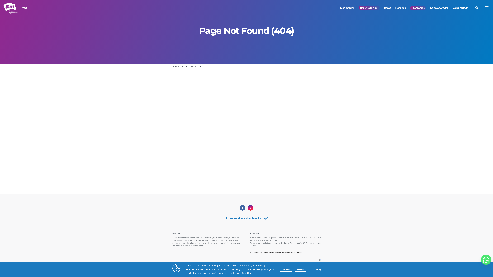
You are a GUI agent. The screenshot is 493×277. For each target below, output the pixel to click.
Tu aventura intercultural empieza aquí (246, 218)
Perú (11, 9)
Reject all (300, 269)
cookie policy (222, 269)
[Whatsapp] (486, 259)
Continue (286, 269)
